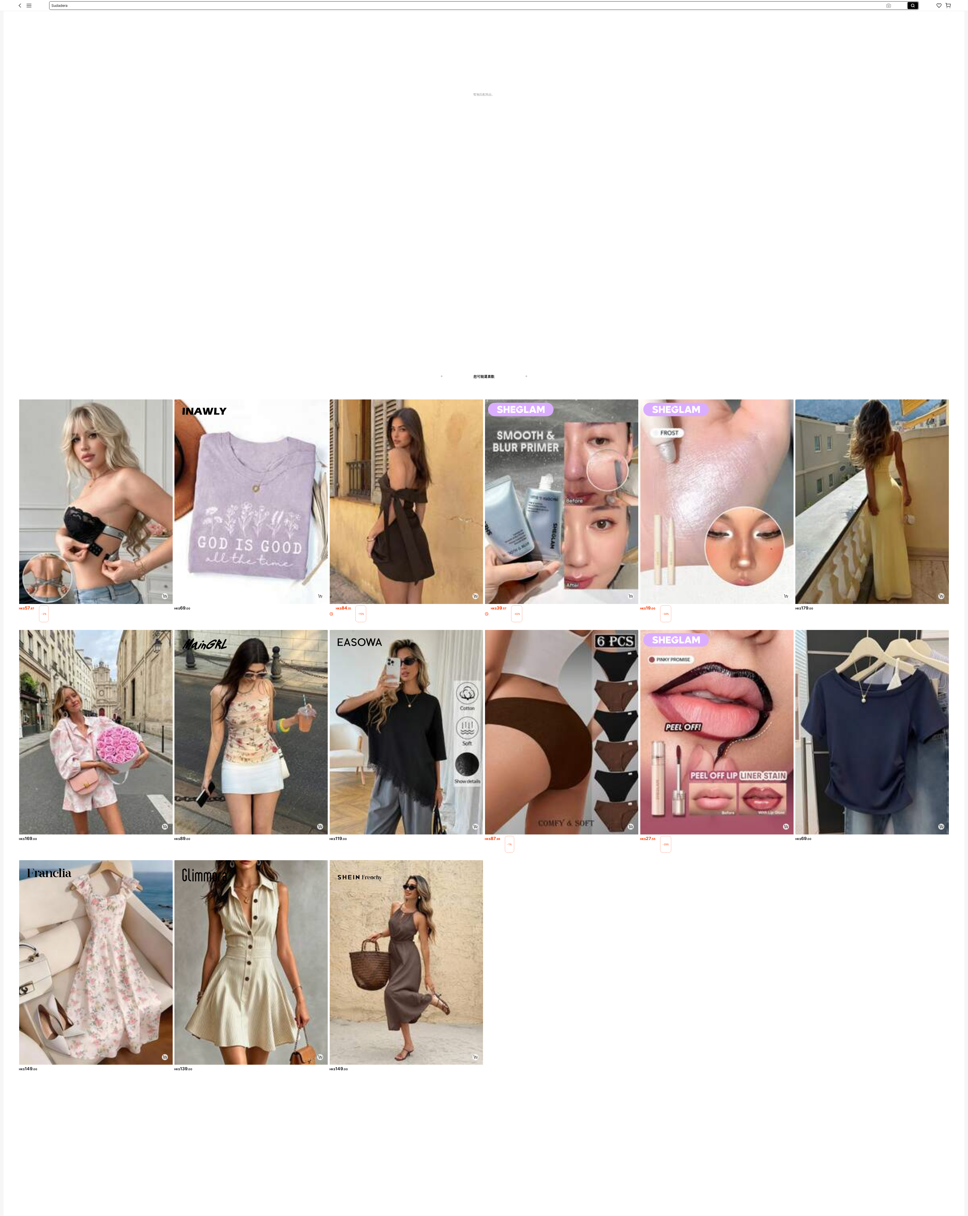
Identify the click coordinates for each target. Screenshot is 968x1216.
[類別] (29, 5)
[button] (19, 5)
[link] (939, 5)
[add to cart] (165, 596)
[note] (44, 613)
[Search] (913, 5)
